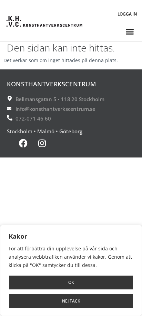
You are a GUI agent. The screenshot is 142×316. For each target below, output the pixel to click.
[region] (71, 270)
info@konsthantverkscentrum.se (55, 108)
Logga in (127, 14)
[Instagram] (42, 143)
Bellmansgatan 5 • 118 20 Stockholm (60, 99)
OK (71, 282)
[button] (129, 31)
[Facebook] (23, 143)
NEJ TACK (71, 301)
